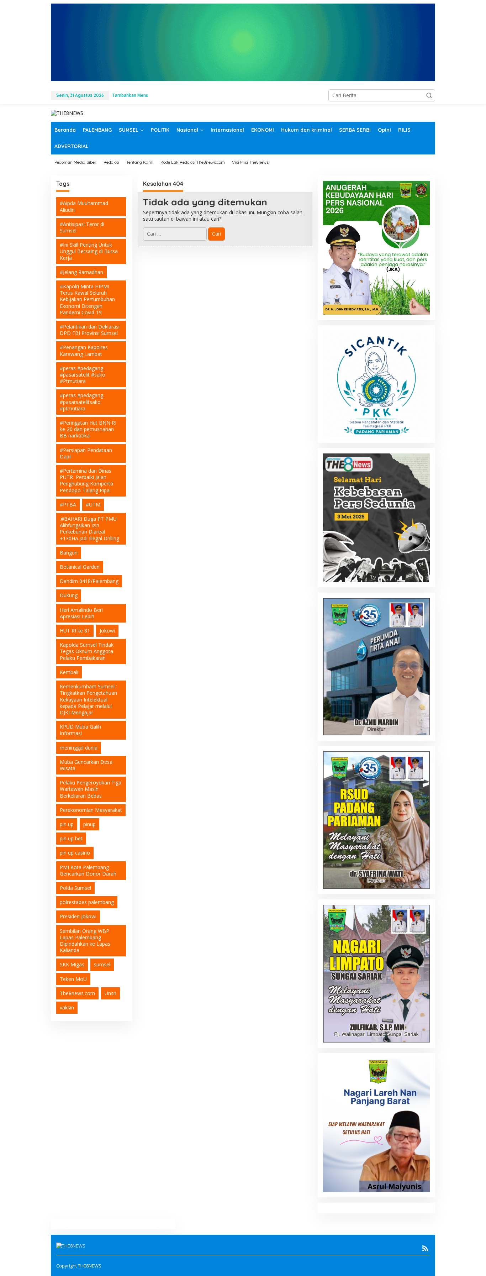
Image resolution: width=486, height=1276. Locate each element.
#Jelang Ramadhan (81, 272)
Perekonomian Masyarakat (91, 810)
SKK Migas (72, 964)
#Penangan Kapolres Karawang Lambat (84, 350)
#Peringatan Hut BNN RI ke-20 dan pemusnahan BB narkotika (88, 429)
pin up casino (75, 852)
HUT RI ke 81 (75, 630)
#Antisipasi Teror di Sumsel (82, 227)
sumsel (102, 964)
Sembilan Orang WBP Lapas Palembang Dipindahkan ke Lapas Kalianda (85, 941)
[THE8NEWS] (67, 112)
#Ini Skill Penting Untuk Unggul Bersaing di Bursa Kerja (89, 251)
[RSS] (425, 1248)
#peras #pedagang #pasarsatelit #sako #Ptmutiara (82, 374)
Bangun (69, 552)
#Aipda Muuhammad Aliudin (84, 206)
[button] (429, 95)
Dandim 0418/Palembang (89, 581)
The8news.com (77, 993)
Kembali (69, 672)
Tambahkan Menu (130, 95)
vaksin (67, 1007)
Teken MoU (73, 979)
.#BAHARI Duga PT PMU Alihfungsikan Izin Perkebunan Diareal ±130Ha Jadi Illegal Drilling (89, 528)
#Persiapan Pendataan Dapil (86, 453)
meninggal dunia (78, 747)
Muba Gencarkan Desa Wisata (86, 765)
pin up (67, 824)
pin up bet (71, 838)
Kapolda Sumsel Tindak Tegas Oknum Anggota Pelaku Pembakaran (86, 651)
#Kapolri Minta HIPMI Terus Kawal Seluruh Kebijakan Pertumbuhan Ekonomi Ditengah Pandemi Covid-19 (87, 299)
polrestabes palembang (87, 902)
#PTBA (68, 504)
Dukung (69, 595)
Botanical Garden (80, 566)
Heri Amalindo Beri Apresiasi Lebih (81, 613)
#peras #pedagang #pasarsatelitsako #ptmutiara (81, 401)
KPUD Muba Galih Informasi (80, 729)
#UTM (93, 504)
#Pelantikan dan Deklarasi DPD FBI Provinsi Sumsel (90, 329)
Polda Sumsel (75, 887)
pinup (89, 824)
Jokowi (107, 630)
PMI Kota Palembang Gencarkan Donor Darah (88, 870)
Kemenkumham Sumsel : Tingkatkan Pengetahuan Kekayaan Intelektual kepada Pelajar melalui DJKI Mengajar (88, 699)
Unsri (110, 993)
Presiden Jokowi (78, 916)
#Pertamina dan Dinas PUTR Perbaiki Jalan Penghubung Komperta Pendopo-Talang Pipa (86, 480)
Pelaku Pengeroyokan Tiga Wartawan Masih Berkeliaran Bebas (90, 789)
